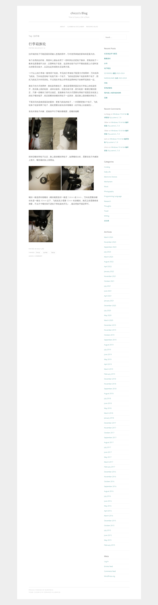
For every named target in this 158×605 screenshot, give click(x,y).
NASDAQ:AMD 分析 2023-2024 (115, 78)
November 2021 (110, 276)
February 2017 (109, 467)
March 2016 (108, 516)
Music (106, 186)
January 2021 (109, 301)
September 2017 (110, 437)
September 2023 (110, 247)
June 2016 (108, 501)
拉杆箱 (45, 252)
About (62, 27)
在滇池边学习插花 (110, 54)
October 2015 (109, 525)
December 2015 (110, 521)
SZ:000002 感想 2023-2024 (114, 73)
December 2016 (110, 472)
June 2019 (108, 354)
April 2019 (108, 364)
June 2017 (108, 452)
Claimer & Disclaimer (75, 27)
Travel (106, 211)
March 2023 (108, 257)
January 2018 (109, 418)
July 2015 (107, 530)
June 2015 (108, 535)
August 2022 (109, 262)
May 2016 (107, 506)
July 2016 (107, 496)
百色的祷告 (108, 88)
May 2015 (107, 540)
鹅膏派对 (107, 58)
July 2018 (107, 398)
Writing (106, 216)
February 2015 (109, 545)
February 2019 (109, 374)
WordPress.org (109, 576)
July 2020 (107, 310)
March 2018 (108, 413)
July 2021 (107, 286)
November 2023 (110, 242)
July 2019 (107, 349)
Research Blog (92, 27)
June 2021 (108, 291)
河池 (105, 83)
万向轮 (38, 252)
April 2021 (108, 296)
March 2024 (108, 237)
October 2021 (109, 281)
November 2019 (110, 330)
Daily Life (40, 249)
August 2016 (109, 491)
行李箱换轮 (37, 43)
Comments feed (110, 571)
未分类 (106, 221)
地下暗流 (107, 68)
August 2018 (109, 393)
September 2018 (110, 389)
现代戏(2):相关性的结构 (112, 93)
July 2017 (107, 447)
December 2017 (110, 423)
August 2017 (109, 442)
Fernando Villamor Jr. (52, 592)
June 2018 (108, 403)
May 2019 (107, 359)
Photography (109, 191)
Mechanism (108, 182)
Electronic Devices (110, 177)
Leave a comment (35, 256)
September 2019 (110, 340)
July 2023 (107, 252)
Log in (106, 561)
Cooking (107, 167)
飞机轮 (53, 252)
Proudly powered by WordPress (41, 590)
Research (107, 201)
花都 (105, 98)
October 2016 (109, 481)
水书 (105, 63)
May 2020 (107, 315)
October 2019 (109, 335)
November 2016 (110, 476)
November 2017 (110, 428)
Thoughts (107, 206)
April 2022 (108, 266)
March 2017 (108, 462)
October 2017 (109, 433)
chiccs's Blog (79, 13)
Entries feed (108, 566)
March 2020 (108, 320)
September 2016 (110, 486)
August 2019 (109, 345)
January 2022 (109, 271)
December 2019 (110, 325)
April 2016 (108, 511)
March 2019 (108, 369)
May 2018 (107, 408)
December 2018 (110, 379)
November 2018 (110, 384)
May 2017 (107, 457)
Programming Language (113, 196)
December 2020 (110, 305)
